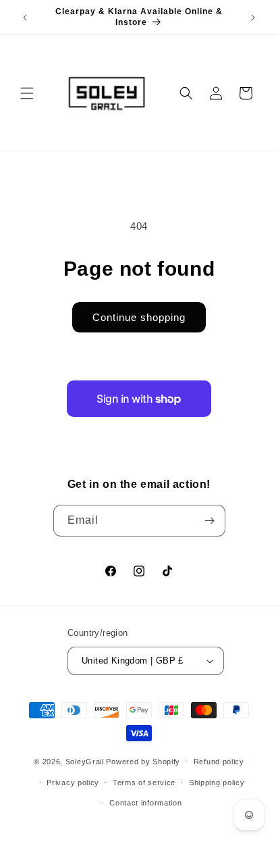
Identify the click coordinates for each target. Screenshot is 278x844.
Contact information (145, 803)
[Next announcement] (253, 17)
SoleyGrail (84, 762)
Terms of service (144, 782)
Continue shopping (139, 317)
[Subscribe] (210, 521)
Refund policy (219, 762)
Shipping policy (217, 782)
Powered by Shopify (143, 762)
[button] (27, 93)
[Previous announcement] (25, 17)
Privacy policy (73, 782)
